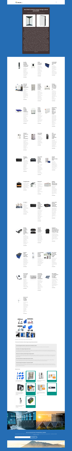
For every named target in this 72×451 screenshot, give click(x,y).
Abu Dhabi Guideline (40, 134)
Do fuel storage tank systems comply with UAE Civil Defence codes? (26, 345)
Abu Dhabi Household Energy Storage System (41, 380)
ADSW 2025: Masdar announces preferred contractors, (54, 204)
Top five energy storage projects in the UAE (40, 230)
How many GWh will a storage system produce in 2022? (24, 358)
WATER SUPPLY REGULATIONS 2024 (54, 158)
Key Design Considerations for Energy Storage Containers (55, 275)
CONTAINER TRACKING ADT (54, 63)
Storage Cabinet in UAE (25, 158)
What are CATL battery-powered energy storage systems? (25, 353)
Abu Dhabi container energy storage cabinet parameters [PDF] (23, 339)
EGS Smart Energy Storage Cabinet (25, 299)
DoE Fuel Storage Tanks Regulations (25, 85)
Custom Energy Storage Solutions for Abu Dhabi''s (39, 86)
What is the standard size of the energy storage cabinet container (20, 406)
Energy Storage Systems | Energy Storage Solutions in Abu (25, 231)
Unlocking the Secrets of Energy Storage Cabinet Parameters (40, 276)
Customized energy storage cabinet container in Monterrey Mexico (41, 393)
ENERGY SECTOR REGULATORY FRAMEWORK (54, 183)
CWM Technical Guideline (40, 63)
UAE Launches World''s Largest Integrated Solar (54, 136)
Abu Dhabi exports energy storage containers (29, 380)
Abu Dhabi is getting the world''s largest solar (54, 254)
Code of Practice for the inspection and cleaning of (25, 136)
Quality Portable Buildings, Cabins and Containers (25, 64)
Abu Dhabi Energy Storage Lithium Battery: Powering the (40, 160)
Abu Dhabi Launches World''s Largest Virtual (25, 275)
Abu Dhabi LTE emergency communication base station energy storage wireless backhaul (20, 393)
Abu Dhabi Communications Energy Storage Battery (30, 392)
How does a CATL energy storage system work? (23, 348)
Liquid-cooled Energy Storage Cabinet (39, 109)
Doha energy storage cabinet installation (25, 109)
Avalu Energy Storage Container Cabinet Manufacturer (30, 406)
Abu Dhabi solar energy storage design (52, 380)
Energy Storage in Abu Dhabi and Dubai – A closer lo (54, 86)
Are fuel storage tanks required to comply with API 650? (24, 362)
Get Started (25, 77)
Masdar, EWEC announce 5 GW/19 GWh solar (25, 254)
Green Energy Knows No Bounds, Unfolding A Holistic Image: (40, 205)
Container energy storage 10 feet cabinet (51, 392)
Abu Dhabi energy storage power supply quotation (19, 380)
